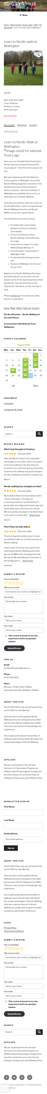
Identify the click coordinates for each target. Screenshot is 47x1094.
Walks (19, 308)
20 (25, 370)
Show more (35, 515)
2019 (36, 25)
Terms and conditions (14, 931)
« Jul (13, 385)
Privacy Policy (10, 928)
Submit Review (14, 648)
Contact (35, 308)
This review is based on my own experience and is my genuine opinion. (23, 639)
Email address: (11, 833)
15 (35, 365)
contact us (15, 296)
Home (6, 25)
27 (25, 375)
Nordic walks (27, 25)
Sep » (35, 385)
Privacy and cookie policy (14, 1085)
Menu (24, 15)
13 (25, 365)
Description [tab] (9, 125)
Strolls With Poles (20, 4)
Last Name (9, 820)
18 (13, 370)
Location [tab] (33, 125)
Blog (13, 308)
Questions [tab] (22, 125)
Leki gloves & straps (13, 409)
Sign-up (27, 308)
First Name (9, 807)
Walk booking (15, 25)
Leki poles (8, 403)
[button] (38, 55)
